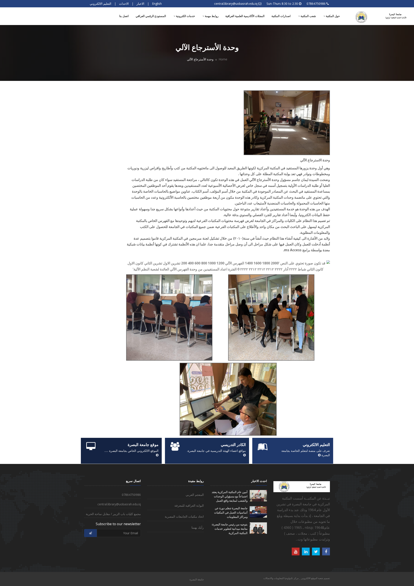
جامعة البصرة (197, 579)
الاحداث (124, 4)
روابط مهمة (211, 16)
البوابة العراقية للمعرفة (189, 505)
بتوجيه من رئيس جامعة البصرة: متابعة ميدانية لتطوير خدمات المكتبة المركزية (230, 529)
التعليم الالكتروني (100, 4)
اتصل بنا (124, 16)
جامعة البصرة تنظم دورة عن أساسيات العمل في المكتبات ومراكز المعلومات (231, 512)
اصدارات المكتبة (281, 16)
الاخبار (140, 4)
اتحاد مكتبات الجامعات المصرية (184, 516)
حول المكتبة (332, 16)
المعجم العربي (195, 495)
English (157, 4)
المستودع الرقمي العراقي (151, 16)
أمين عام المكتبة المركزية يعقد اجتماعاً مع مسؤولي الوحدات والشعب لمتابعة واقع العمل (230, 496)
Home (223, 59)
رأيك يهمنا (197, 527)
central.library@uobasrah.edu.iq (235, 4)
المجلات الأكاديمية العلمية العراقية (245, 16)
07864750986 (316, 4)
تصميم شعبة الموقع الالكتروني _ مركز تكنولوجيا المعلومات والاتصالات (296, 578)
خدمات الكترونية (185, 16)
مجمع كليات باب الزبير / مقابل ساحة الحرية (113, 514)
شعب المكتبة (308, 16)
